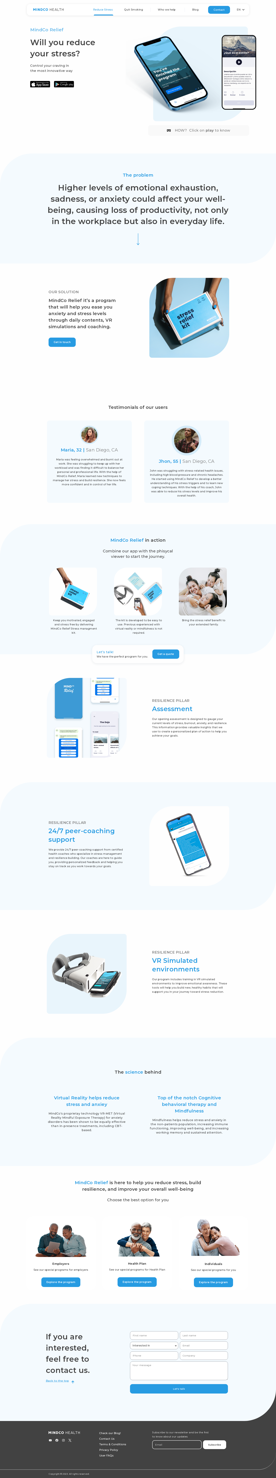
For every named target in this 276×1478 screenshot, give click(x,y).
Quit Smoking (133, 9)
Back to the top (57, 1380)
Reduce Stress (103, 9)
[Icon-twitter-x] (70, 1440)
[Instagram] (63, 1440)
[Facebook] (57, 1440)
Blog (195, 9)
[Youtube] (50, 1440)
